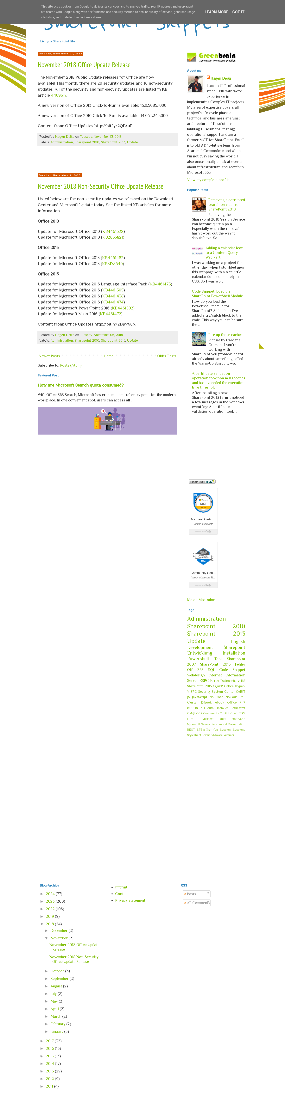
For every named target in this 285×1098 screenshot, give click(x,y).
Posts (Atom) (71, 365)
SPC (194, 691)
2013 (50, 1071)
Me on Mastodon (201, 600)
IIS (243, 681)
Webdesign (196, 675)
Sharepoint (234, 647)
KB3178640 (112, 263)
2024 (51, 894)
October (58, 971)
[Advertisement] (107, 160)
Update (132, 142)
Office (229, 686)
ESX (242, 713)
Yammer (228, 735)
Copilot (224, 713)
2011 (50, 1086)
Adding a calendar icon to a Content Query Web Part (224, 252)
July (54, 993)
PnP (242, 697)
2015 (50, 1056)
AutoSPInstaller (217, 708)
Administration (62, 142)
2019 (50, 916)
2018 (50, 924)
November (60, 938)
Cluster (192, 702)
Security (204, 691)
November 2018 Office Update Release (84, 64)
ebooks (192, 708)
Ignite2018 (238, 719)
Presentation (236, 724)
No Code (216, 697)
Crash (234, 713)
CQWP (218, 686)
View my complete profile (208, 180)
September (60, 978)
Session (225, 729)
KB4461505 (113, 290)
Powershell (198, 658)
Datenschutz (230, 681)
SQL (211, 670)
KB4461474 (113, 302)
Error (214, 680)
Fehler (240, 664)
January (57, 1031)
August (57, 986)
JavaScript (199, 697)
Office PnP (236, 702)
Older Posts (166, 356)
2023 (51, 901)
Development (200, 647)
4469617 (58, 95)
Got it (238, 12)
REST (191, 729)
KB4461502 (122, 308)
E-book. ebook (213, 702)
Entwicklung (199, 653)
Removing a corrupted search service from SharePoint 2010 (226, 204)
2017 (50, 1041)
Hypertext (206, 719)
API (202, 708)
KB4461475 (160, 284)
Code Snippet (232, 670)
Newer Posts (49, 356)
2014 (50, 1063)
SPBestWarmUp (207, 729)
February (58, 1024)
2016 (50, 1048)
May (55, 1001)
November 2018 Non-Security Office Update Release (101, 186)
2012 (50, 1079)
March (56, 1016)
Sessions (239, 729)
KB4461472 (110, 313)
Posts (191, 894)
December (59, 930)
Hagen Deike (221, 78)
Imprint (121, 887)
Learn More (216, 12)
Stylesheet (194, 735)
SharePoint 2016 (215, 664)
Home (108, 356)
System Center (223, 691)
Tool (218, 659)
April (55, 1009)
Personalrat (219, 724)
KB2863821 (112, 237)
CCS (199, 713)
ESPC (204, 680)
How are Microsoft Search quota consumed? (81, 384)
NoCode (231, 697)
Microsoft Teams (198, 724)
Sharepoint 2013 (113, 142)
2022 (51, 909)
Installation (234, 653)
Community (211, 713)
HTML (191, 719)
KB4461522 (113, 231)
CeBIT (240, 691)
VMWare (217, 735)
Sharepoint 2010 (87, 142)
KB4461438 (113, 296)
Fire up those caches (225, 334)
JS (188, 697)
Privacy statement (130, 900)
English (238, 641)
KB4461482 (113, 257)
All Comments (198, 903)
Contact (122, 894)
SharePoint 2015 (199, 686)
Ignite (222, 719)
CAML (191, 713)
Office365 (195, 670)
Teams (206, 735)
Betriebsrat (238, 708)
